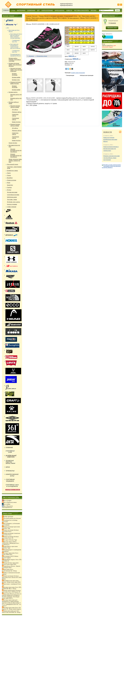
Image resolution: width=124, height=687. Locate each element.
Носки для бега (13, 143)
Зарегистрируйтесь (109, 46)
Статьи (13, 10)
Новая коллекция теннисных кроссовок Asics (11, 534)
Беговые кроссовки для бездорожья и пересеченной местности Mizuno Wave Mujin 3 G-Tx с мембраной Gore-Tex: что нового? (11, 603)
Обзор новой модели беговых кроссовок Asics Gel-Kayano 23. (11, 591)
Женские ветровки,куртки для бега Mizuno (15, 150)
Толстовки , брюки (12, 199)
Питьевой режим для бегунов (12, 518)
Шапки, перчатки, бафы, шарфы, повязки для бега (15, 161)
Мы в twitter (6, 504)
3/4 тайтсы (15, 109)
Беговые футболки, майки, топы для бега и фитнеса (15, 65)
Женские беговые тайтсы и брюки (15, 106)
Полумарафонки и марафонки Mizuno (15, 55)
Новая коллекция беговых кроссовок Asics (10, 530)
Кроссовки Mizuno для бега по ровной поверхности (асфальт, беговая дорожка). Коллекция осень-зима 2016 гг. (11, 596)
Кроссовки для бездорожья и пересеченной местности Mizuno (15, 46)
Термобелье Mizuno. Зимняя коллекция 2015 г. (11, 566)
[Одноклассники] (70, 69)
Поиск (102, 10)
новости (107, 132)
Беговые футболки (14, 74)
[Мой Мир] (72, 69)
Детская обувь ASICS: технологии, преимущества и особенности (10, 543)
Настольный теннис (12, 164)
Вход (103, 44)
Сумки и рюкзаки (11, 206)
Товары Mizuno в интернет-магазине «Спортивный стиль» (58, 16)
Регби (8, 182)
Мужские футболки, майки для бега (15, 83)
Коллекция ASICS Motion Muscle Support (10, 557)
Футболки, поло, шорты (13, 202)
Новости (69, 10)
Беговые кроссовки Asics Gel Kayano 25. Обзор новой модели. (11, 608)
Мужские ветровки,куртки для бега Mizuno (15, 156)
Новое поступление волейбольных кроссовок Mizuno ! (110, 139)
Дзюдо (9, 173)
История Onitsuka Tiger (10, 540)
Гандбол (9, 187)
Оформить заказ (112, 28)
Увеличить (31, 56)
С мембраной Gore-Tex (15, 41)
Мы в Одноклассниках (10, 502)
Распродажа (21, 10)
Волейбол (10, 178)
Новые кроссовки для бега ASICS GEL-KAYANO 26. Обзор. (11, 611)
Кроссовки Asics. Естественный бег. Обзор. (9, 570)
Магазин (93, 10)
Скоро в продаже (47, 10)
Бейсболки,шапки (12, 197)
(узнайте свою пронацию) (78, 72)
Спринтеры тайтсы (15, 115)
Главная (6, 10)
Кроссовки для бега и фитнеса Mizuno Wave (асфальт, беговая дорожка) (55, 18)
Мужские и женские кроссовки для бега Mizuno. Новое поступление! (111, 157)
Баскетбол (10, 185)
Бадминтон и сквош (12, 170)
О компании (31, 10)
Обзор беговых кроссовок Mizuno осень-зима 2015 (10, 563)
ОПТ (38, 10)
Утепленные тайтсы (15, 119)
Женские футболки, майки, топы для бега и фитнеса (16, 70)
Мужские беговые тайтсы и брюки (15, 125)
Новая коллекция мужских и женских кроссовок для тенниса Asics (111, 148)
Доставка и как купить (81, 10)
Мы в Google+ (7, 500)
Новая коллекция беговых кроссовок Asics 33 (10, 537)
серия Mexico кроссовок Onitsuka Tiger (10, 547)
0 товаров (112, 23)
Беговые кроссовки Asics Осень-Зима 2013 (10, 553)
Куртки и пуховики (12, 204)
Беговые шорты (13, 92)
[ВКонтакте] (66, 69)
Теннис (9, 175)
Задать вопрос (59, 10)
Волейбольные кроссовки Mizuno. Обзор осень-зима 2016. (11, 581)
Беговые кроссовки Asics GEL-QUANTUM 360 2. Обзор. (12, 588)
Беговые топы (16, 79)
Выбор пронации (8, 516)
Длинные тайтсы (16, 112)
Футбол (9, 190)
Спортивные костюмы (13, 194)
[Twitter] (68, 69)
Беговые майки (16, 77)
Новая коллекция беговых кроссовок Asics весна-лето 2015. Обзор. (12, 577)
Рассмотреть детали (42, 56)
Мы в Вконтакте (8, 506)
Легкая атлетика (11, 180)
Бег (80, 16)
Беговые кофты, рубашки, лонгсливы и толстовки (15, 60)
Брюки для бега (16, 122)
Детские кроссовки (12, 192)
